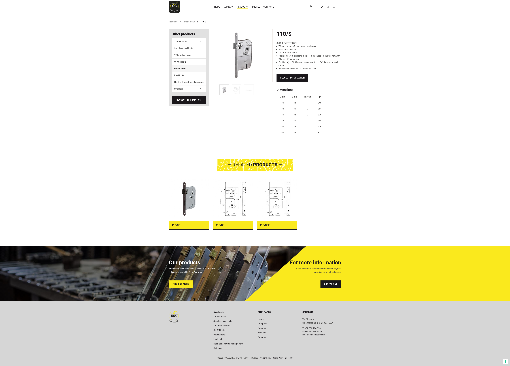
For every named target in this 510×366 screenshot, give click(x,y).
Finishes (255, 7)
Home (217, 7)
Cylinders (178, 89)
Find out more (181, 284)
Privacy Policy (265, 358)
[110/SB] (189, 199)
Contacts (268, 7)
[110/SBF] (277, 199)
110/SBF (265, 225)
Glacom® (289, 358)
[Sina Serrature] (174, 6)
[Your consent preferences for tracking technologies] (505, 361)
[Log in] (310, 7)
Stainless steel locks (183, 48)
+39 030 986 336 (313, 328)
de (328, 7)
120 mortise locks (182, 55)
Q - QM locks (180, 62)
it (316, 7)
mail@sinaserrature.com (313, 334)
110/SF (220, 225)
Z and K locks (180, 41)
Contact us (330, 284)
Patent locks (189, 21)
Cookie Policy (278, 358)
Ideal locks (179, 75)
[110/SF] (233, 199)
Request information (189, 100)
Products (242, 7)
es (334, 7)
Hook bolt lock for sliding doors (188, 82)
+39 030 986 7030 (313, 331)
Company (228, 7)
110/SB (176, 225)
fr (340, 7)
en (322, 7)
